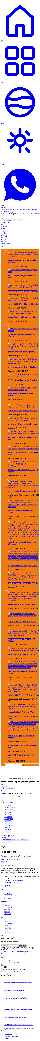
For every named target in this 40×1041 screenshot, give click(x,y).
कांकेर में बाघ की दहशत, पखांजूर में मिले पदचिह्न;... (23, 411)
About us (7, 898)
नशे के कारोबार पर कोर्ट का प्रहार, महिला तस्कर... (23, 654)
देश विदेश (4, 231)
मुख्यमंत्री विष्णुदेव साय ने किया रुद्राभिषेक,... (22, 352)
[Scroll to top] (1, 954)
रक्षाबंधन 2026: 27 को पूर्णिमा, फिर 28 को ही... (23, 304)
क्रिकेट (4, 226)
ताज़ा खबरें (7, 906)
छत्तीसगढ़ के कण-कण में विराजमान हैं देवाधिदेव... (23, 367)
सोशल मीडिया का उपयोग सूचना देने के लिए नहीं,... (23, 291)
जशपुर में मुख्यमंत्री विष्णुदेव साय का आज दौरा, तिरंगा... (16, 998)
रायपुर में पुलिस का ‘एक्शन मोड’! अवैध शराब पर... (23, 604)
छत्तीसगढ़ (4, 233)
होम (3, 224)
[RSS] (9, 886)
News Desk (6, 222)
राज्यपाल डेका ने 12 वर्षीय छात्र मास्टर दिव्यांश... (23, 317)
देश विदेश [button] (6, 250)
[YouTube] (8, 886)
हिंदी (2, 838)
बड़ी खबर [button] (6, 327)
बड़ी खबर (4, 235)
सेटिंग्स (11, 842)
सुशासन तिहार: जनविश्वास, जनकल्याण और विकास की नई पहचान (18, 982)
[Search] (21, 220)
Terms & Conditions (11, 896)
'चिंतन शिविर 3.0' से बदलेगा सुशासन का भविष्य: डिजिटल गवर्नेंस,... (18, 1025)
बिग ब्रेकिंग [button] (7, 403)
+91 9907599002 (12, 882)
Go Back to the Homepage (10, 859)
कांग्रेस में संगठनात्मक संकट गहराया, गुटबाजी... (23, 566)
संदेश (4, 862)
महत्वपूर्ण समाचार (6, 243)
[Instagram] (6, 886)
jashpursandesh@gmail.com (16, 880)
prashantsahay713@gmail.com (18, 495)
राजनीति (4, 239)
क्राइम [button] (6, 590)
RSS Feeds (7, 914)
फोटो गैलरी (7, 912)
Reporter (11, 266)
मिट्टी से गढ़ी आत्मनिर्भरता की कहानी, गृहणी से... (23, 380)
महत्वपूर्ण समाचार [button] (8, 683)
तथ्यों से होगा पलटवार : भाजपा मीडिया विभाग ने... (23, 583)
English (5, 838)
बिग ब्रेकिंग (5, 237)
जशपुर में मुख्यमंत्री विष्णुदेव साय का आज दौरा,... (23, 491)
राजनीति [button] (6, 479)
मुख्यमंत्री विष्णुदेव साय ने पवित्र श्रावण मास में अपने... (15, 1017)
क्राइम (4, 241)
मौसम (3, 228)
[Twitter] (4, 886)
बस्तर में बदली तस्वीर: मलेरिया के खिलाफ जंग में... (23, 695)
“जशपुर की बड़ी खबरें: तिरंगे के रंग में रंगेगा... (21, 712)
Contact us (8, 894)
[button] (2, 791)
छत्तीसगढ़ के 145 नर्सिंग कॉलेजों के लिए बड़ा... (22, 424)
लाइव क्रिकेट (8, 908)
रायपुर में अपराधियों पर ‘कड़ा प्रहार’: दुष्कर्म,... (22, 622)
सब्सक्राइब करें (22, 945)
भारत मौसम (7, 910)
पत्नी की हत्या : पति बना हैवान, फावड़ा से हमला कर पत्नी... (16, 990)
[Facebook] (2, 886)
